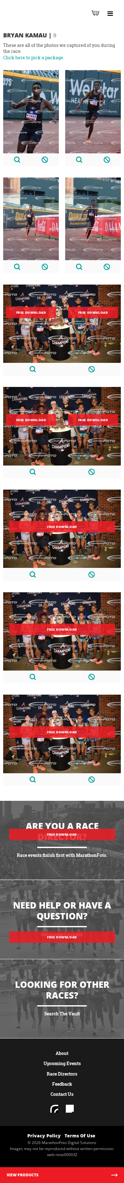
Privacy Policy (44, 1136)
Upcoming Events (62, 1063)
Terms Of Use (80, 1136)
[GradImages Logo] (36, 19)
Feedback (62, 1084)
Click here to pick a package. (33, 58)
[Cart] (95, 13)
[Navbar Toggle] (110, 13)
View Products (22, 1175)
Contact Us (62, 1094)
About (62, 1053)
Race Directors (62, 1074)
